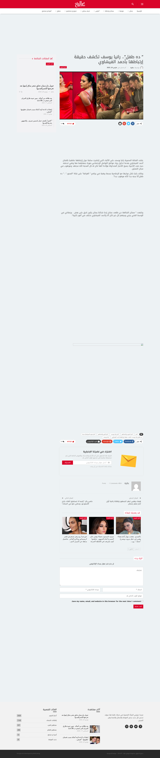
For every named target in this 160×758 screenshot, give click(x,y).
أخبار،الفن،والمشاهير (103, 434)
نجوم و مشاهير (71, 11)
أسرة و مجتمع (46, 11)
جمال (131, 11)
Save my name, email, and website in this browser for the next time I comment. (106, 601)
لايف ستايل (86, 11)
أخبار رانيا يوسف (115, 434)
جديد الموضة (52, 739)
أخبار (137, 434)
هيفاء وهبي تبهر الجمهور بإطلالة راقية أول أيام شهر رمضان (123, 502)
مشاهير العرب (52, 725)
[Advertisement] (80, 36)
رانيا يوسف (106, 437)
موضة (121, 11)
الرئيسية (139, 11)
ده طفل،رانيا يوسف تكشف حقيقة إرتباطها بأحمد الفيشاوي (127, 437)
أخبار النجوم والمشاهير (127, 434)
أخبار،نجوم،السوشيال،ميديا (88, 434)
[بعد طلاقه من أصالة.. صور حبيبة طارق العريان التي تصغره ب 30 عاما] (95, 729)
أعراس (97, 11)
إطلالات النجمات (51, 720)
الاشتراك (68, 462)
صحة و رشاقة (109, 11)
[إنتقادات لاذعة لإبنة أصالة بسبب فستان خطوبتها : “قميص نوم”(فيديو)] (95, 740)
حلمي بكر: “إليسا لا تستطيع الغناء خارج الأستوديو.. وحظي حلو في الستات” (77, 502)
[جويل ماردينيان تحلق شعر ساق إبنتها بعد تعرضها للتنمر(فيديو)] (36, 73)
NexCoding (36, 753)
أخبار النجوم (63, 67)
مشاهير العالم (52, 729)
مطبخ (59, 11)
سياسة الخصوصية (111, 753)
